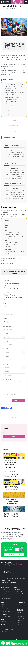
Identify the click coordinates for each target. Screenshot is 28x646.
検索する (14, 436)
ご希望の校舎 (6, 292)
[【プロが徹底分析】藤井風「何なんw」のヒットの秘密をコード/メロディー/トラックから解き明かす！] (14, 482)
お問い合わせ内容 (7, 379)
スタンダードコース (7, 591)
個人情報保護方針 (22, 616)
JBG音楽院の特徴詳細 (14, 126)
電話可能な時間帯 (7, 326)
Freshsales (16, 405)
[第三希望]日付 (6, 364)
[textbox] (14, 329)
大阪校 (13, 295)
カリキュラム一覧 (19, 589)
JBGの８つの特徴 (6, 616)
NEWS (3, 633)
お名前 (4, 303)
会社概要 (20, 612)
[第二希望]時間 (6, 356)
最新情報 (9, 562)
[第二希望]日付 (6, 349)
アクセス (20, 614)
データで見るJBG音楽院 (7, 629)
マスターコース (6, 594)
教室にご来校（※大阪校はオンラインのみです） (13, 284)
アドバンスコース (7, 596)
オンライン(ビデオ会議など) (11, 288)
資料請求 (20, 605)
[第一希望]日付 (6, 333)
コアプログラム (19, 591)
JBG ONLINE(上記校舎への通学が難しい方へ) (13, 298)
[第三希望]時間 (6, 371)
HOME (2, 562)
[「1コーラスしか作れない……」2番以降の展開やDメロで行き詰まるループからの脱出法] (14, 495)
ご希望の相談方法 (7, 280)
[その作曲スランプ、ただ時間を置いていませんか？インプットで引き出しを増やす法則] (14, 509)
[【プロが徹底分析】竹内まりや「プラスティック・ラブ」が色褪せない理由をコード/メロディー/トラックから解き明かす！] (14, 456)
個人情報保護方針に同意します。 (12, 394)
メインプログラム (20, 594)
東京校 (6, 295)
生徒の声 (14, 131)
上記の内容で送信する (18, 400)
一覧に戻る (14, 417)
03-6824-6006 (7, 580)
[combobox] (14, 329)
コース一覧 (4, 589)
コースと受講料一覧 (14, 120)
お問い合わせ (21, 624)
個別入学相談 (21, 607)
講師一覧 (4, 621)
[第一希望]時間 (6, 341)
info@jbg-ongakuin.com (10, 582)
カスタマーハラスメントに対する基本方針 (22, 620)
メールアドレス (6, 311)
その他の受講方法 (6, 598)
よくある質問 (5, 631)
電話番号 (5, 318)
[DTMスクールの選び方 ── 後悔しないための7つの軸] (14, 470)
